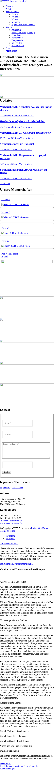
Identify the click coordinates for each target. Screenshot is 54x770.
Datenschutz (17, 487)
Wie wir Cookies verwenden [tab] (13, 582)
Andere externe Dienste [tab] (10, 703)
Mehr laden (5, 183)
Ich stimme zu (6, 564)
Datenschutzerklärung (23, 564)
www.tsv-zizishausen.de (11, 523)
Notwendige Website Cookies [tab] (13, 620)
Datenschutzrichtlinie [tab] (9, 751)
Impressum (5, 487)
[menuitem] (30, 6)
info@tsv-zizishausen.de (11, 520)
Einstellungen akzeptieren (11, 766)
